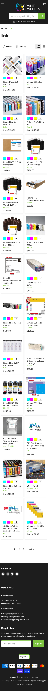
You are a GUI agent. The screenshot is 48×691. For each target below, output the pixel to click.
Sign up (38, 643)
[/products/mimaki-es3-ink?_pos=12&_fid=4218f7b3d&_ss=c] (35, 266)
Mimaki (29, 84)
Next (30, 549)
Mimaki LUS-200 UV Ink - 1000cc (10, 404)
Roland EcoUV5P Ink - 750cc (11, 364)
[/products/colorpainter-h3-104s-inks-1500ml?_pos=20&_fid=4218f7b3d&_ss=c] (35, 426)
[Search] (41, 16)
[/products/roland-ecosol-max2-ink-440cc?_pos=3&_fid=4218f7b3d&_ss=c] (12, 105)
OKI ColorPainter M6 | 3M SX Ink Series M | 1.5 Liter (11, 528)
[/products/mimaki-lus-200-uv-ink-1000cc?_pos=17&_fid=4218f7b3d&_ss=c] (12, 386)
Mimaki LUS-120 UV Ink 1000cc (34, 324)
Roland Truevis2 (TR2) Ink (10, 83)
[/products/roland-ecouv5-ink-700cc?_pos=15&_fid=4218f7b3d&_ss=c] (12, 346)
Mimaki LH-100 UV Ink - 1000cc (12, 243)
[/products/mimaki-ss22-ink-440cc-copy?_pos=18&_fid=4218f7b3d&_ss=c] (35, 386)
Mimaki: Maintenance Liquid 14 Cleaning (12, 280)
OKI (28, 451)
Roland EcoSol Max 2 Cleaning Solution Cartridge (35, 361)
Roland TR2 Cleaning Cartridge (35, 199)
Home (4, 28)
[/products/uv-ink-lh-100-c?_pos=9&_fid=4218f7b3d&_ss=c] (12, 225)
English (23, 656)
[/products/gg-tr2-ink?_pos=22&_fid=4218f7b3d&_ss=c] (35, 469)
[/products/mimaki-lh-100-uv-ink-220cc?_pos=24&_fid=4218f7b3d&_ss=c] (35, 509)
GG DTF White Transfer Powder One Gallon (10, 441)
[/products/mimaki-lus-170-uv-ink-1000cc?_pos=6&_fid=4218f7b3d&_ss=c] (35, 145)
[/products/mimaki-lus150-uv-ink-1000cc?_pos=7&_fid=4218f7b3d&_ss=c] (12, 185)
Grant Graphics (8, 446)
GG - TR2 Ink (32, 486)
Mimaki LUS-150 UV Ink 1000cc (10, 203)
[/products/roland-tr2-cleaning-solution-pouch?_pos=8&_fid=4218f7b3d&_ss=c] (35, 185)
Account (12, 677)
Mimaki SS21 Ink (34, 82)
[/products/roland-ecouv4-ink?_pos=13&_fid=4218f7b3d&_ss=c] (12, 306)
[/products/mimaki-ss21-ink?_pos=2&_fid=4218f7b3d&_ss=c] (35, 65)
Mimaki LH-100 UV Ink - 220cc (35, 527)
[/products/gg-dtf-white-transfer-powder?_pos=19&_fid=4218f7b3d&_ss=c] (12, 426)
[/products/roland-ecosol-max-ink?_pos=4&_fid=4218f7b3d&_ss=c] (35, 105)
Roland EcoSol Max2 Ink (9, 123)
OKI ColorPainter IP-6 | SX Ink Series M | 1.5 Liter (35, 445)
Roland (5, 87)
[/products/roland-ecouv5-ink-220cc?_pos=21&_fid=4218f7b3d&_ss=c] (12, 469)
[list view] (44, 46)
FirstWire (28, 684)
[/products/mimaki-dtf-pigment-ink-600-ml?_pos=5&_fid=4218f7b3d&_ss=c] (12, 145)
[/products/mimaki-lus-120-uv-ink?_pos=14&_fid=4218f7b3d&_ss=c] (35, 306)
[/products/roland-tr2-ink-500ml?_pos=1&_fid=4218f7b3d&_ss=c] (12, 65)
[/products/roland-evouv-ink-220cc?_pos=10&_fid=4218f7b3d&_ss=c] (35, 225)
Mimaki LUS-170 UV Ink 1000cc (34, 163)
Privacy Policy (24, 677)
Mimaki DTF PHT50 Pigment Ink (12, 163)
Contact (35, 677)
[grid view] (38, 46)
